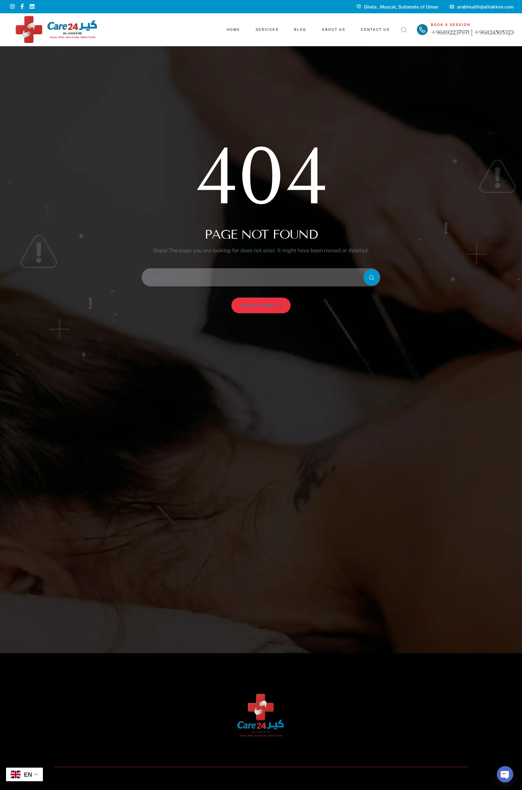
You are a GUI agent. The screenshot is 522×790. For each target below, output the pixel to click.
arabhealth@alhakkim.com (485, 6)
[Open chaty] (505, 774)
